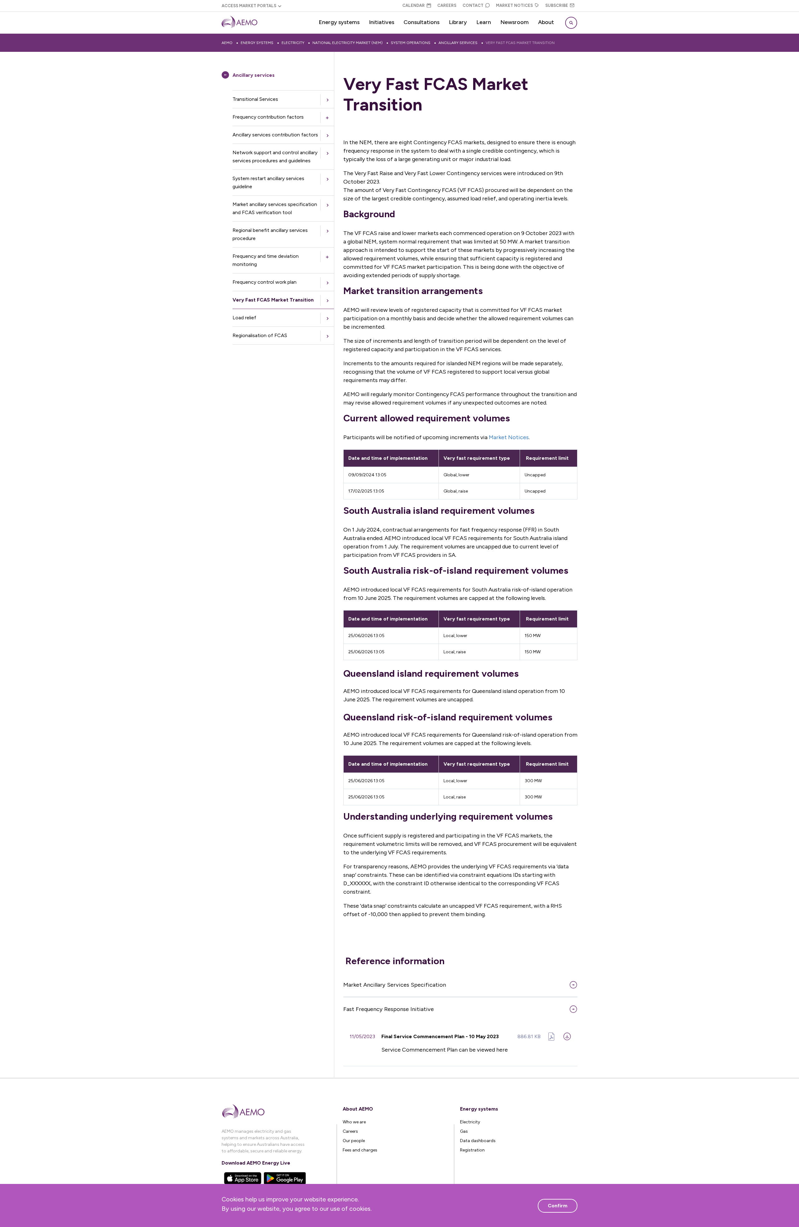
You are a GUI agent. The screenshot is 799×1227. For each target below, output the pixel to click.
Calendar (413, 5)
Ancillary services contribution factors (275, 135)
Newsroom (514, 22)
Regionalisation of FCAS (260, 335)
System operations (410, 43)
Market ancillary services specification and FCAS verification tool (275, 208)
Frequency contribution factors (268, 117)
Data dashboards (478, 1140)
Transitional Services (255, 99)
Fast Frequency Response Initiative (388, 1009)
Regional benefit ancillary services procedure (270, 234)
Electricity (293, 43)
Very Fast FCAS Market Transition (520, 43)
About (546, 22)
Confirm (557, 1206)
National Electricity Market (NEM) (347, 43)
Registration (472, 1150)
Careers (446, 5)
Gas (464, 1131)
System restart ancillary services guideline (268, 182)
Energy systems (339, 22)
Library (458, 22)
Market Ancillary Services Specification (394, 984)
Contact (473, 5)
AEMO (227, 43)
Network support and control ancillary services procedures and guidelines (275, 157)
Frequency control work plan (265, 282)
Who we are (354, 1122)
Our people (354, 1140)
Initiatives (381, 22)
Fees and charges (360, 1150)
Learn (483, 22)
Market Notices (514, 5)
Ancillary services (458, 43)
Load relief (244, 318)
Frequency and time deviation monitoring (266, 260)
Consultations (421, 22)
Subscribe (556, 5)
